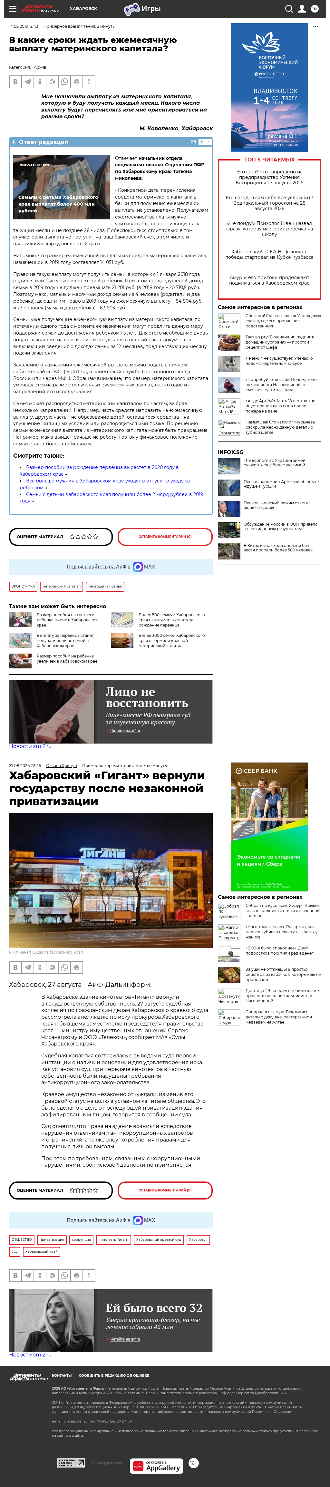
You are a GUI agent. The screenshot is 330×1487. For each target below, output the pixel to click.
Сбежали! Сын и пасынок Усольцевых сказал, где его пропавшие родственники (283, 320)
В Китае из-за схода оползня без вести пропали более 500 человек (278, 547)
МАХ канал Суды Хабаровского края (46, 952)
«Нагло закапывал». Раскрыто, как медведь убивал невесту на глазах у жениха (282, 931)
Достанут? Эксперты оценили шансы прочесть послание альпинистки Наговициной (283, 995)
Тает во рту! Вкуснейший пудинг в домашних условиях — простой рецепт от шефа (280, 342)
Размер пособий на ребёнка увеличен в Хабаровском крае (67, 659)
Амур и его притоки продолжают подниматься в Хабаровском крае (269, 280)
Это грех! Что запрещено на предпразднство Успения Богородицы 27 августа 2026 (270, 177)
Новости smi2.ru (30, 746)
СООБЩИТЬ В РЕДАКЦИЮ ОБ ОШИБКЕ (114, 1376)
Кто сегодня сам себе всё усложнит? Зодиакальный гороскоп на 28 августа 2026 (269, 203)
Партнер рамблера (107, 1463)
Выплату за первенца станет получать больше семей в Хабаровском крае (65, 640)
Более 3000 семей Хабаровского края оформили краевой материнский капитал (172, 640)
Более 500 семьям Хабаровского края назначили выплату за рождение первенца (172, 619)
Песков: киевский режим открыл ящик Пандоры (277, 505)
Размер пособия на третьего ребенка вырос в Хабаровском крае (67, 619)
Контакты (62, 1376)
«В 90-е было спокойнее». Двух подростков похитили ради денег (280, 951)
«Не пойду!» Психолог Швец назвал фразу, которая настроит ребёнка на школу (269, 229)
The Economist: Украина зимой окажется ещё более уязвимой (275, 462)
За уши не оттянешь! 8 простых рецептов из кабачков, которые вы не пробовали (283, 974)
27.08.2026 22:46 (25, 765)
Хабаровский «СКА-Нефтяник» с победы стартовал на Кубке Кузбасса (269, 254)
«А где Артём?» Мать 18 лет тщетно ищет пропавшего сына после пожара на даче (280, 405)
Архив (40, 67)
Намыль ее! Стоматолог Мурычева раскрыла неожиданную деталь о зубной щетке (280, 427)
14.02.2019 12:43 (23, 26)
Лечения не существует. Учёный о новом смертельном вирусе (279, 361)
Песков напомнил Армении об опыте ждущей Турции (281, 484)
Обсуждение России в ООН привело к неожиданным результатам (281, 526)
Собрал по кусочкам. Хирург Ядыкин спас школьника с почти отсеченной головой (283, 910)
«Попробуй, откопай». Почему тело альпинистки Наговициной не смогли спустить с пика (281, 384)
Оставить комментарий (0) (165, 537)
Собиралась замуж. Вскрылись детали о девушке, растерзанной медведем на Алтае (279, 1017)
